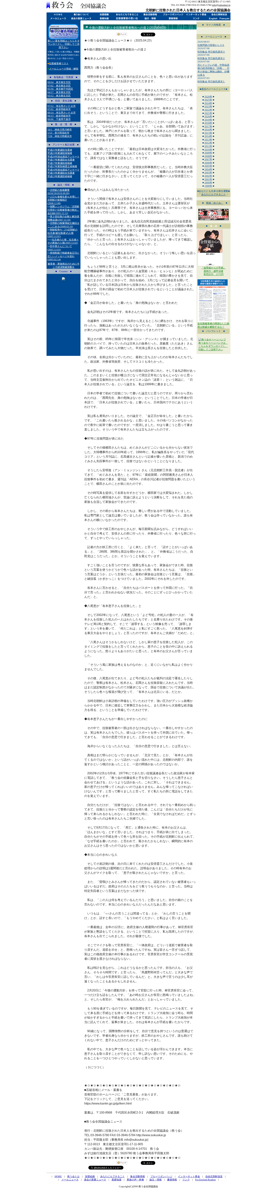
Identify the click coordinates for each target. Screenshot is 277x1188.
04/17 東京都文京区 (59, 92)
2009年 (208, 152)
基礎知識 (104, 18)
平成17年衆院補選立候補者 (62, 166)
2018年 (208, 123)
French (224, 18)
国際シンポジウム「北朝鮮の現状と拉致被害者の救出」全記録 (63, 209)
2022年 (208, 109)
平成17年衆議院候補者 (59, 163)
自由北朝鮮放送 (218, 14)
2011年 (208, 146)
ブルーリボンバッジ (172, 14)
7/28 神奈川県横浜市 (59, 136)
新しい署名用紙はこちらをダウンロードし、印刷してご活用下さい (64, 44)
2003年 (208, 172)
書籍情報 (172, 18)
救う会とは (81, 14)
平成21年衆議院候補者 (59, 153)
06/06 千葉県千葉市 (59, 119)
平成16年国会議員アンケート (63, 169)
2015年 (208, 133)
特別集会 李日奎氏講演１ (211, 81)
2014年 (208, 136)
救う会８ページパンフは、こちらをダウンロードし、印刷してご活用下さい (213, 346)
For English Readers (205, 1179)
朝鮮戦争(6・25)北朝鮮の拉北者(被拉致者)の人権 (62, 233)
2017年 (208, 126)
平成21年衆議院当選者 (59, 150)
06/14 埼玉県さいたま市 (61, 112)
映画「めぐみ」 (214, 202)
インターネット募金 (195, 14)
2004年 (208, 169)
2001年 (208, 179)
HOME (58, 14)
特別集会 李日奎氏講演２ (211, 58)
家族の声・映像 (135, 1179)
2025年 (208, 99)
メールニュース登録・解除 (63, 68)
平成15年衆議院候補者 (59, 176)
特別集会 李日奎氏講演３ (211, 51)
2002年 (208, 176)
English (213, 18)
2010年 (208, 149)
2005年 (208, 166)
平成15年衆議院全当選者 (61, 173)
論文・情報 (149, 18)
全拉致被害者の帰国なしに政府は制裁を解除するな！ (213, 325)
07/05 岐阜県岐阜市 (59, 109)
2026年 (208, 96)
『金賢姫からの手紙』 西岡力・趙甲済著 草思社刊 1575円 (213, 271)
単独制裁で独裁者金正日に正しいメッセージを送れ (63, 256)
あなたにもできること (127, 14)
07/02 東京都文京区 (59, 85)
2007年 (208, 159)
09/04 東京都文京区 (59, 82)
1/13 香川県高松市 (58, 132)
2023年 (208, 106)
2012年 (208, 142)
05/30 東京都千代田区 (60, 88)
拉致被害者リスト (59, 63)
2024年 (208, 103)
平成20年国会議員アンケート (63, 156)
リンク (195, 18)
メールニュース (58, 18)
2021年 (208, 113)
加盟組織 (104, 14)
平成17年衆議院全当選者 (61, 159)
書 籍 (213, 225)
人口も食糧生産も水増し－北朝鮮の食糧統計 (63, 200)
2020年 (208, 116)
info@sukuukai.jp (221, 5)
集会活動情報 (149, 14)
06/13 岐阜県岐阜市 (59, 115)
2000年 (208, 182)
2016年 (208, 129)
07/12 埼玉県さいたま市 (61, 106)
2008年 (208, 156)
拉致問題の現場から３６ (210, 45)
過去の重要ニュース (81, 18)
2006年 (208, 162)
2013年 (208, 139)
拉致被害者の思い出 (127, 18)
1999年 (208, 186)
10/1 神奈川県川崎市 (59, 129)
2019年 (208, 119)
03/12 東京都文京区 (59, 95)
